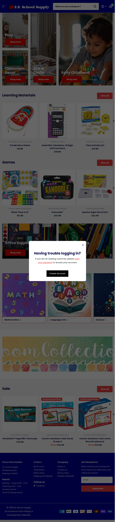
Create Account (57, 273)
